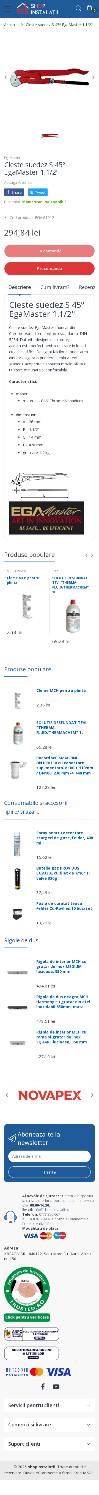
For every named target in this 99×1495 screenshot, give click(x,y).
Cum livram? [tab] (55, 287)
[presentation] (86, 555)
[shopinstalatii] (37, 9)
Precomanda (49, 268)
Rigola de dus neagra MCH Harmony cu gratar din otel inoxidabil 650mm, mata (63, 1001)
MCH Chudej (16, 571)
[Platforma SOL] (31, 1352)
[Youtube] (56, 1388)
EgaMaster (12, 157)
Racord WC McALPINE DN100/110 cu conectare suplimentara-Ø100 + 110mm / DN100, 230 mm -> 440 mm (64, 765)
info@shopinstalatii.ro (51, 1209)
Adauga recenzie (18, 182)
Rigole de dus (21, 940)
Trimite (49, 1172)
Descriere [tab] (19, 287)
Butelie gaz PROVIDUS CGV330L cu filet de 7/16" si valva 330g (63, 873)
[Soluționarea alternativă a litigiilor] (31, 1333)
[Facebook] (43, 1388)
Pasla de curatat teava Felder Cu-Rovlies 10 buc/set (64, 906)
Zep (55, 571)
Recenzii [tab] (88, 287)
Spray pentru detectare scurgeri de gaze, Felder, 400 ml (64, 837)
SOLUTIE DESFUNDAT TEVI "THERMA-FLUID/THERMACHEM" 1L (70, 585)
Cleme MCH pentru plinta (23, 580)
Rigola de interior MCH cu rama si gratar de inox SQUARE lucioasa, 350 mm (61, 1037)
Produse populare (27, 669)
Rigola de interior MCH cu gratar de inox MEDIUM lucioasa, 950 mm (61, 966)
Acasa (9, 24)
